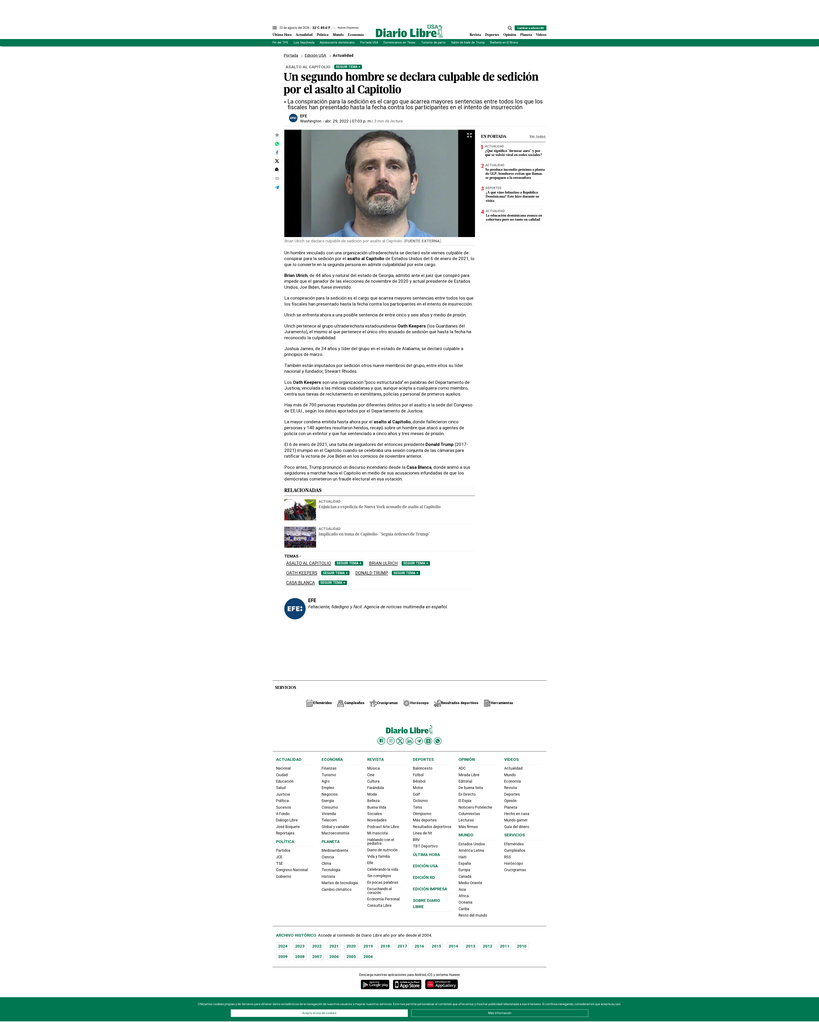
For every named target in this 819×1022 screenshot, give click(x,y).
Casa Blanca (300, 583)
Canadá (465, 876)
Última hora (426, 854)
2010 (521, 946)
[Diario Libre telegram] (419, 741)
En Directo (467, 794)
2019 (368, 946)
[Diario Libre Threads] (428, 741)
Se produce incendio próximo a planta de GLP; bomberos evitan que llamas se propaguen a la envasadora (515, 174)
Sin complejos (379, 876)
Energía (328, 801)
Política (322, 35)
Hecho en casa (516, 814)
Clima (326, 863)
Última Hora (282, 35)
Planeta (526, 35)
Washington (310, 121)
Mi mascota (377, 833)
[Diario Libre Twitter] (400, 741)
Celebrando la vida (382, 869)
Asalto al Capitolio (308, 563)
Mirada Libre (469, 775)
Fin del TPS (280, 42)
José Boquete (288, 827)
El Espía (465, 801)
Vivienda (329, 814)
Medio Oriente (470, 883)
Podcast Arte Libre (383, 827)
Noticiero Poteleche (475, 807)
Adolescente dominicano (337, 42)
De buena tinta (471, 788)
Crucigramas (515, 870)
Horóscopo (513, 863)
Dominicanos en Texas (399, 42)
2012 (487, 946)
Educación (284, 781)
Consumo (330, 807)
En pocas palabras (382, 882)
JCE (279, 857)
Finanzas (329, 768)
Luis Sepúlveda (304, 42)
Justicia (283, 794)
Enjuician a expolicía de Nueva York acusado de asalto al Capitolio (380, 507)
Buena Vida (376, 807)
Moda (372, 794)
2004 (368, 956)
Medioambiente (335, 850)
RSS (507, 857)
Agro (326, 781)
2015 (436, 946)
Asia (462, 889)
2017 (402, 946)
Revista (475, 35)
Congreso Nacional (292, 870)
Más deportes (425, 820)
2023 (300, 946)
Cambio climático (336, 889)
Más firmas (468, 827)
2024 (283, 946)
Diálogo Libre (287, 820)
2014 (453, 946)
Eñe (370, 863)
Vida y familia (378, 856)
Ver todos (538, 136)
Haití (462, 857)
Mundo (338, 35)
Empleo (328, 788)
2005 (351, 956)
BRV (416, 840)
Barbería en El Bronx (504, 42)
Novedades (377, 820)
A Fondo (282, 814)
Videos (541, 35)
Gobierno (283, 876)
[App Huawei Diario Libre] (441, 984)
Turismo (329, 775)
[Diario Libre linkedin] (409, 741)
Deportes (492, 35)
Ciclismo (420, 801)
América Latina (471, 850)
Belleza (373, 801)
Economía (356, 35)
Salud (281, 788)
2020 (351, 946)
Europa (464, 870)
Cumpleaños (515, 850)
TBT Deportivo (425, 846)
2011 (504, 946)
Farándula (375, 788)
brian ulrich (383, 563)
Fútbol (418, 775)
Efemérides (514, 844)
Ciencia (328, 857)
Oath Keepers (301, 573)
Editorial (465, 781)
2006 (334, 956)
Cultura (373, 781)
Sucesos (283, 807)
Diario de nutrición (382, 850)
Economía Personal (383, 899)
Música (373, 768)
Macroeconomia (335, 833)
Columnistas (469, 814)
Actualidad (304, 35)
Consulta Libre (379, 905)
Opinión (509, 35)
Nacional (283, 768)
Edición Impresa (430, 889)
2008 (300, 956)
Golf (416, 794)
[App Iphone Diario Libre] (407, 984)
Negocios (330, 794)
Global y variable (335, 827)
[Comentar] (277, 169)
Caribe (464, 909)
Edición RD (424, 877)
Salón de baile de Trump (468, 42)
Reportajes (285, 833)
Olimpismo (422, 814)
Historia (328, 876)
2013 (470, 946)
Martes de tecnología (340, 883)
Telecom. (330, 820)
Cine (371, 775)
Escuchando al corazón (379, 891)
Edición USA (315, 55)
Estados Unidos (472, 844)
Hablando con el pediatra (380, 842)
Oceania (465, 902)
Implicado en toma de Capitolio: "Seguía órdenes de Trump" (374, 535)
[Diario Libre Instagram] (391, 741)
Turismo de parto (433, 42)
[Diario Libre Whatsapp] (437, 741)
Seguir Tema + (348, 67)
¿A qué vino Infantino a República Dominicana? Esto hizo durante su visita (512, 197)
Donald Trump (371, 573)
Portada (291, 55)
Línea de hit (422, 833)
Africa (464, 896)
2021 (334, 946)
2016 (419, 946)
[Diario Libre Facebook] (381, 741)
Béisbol (419, 781)
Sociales (374, 814)
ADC (462, 768)
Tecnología (331, 870)
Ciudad (282, 775)
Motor (418, 788)
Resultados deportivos (432, 827)
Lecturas (466, 820)
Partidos (283, 850)
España (465, 863)
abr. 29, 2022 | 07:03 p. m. (348, 121)
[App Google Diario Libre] (375, 984)
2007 (317, 956)
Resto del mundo (473, 915)
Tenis (417, 807)
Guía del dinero (516, 827)
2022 (317, 946)
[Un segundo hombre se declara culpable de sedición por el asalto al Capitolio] (277, 143)
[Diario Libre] (409, 31)
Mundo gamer (516, 820)
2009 (283, 956)
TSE (279, 863)
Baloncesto (422, 768)
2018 (385, 946)
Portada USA (369, 42)
